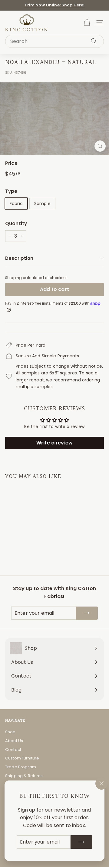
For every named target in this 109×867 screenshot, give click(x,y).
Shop (10, 732)
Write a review (54, 442)
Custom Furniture (22, 758)
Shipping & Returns (24, 776)
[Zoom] (100, 146)
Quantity (16, 223)
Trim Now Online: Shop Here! (55, 5)
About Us (14, 741)
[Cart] (87, 23)
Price (11, 163)
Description (19, 258)
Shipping (13, 277)
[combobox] (54, 41)
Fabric (16, 203)
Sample (42, 203)
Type (11, 191)
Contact (13, 749)
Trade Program (20, 767)
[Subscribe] (81, 842)
